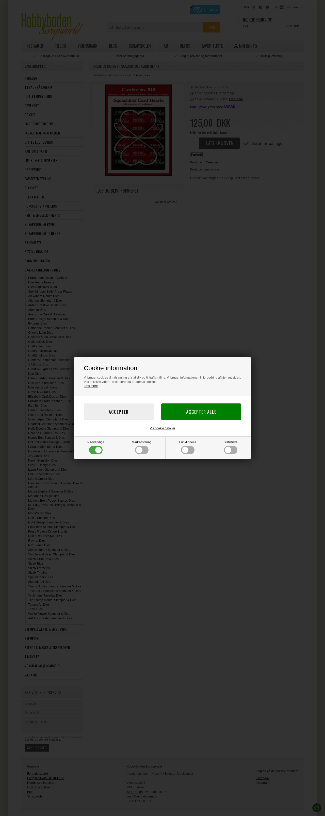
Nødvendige (95, 442)
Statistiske (231, 442)
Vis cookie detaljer (162, 428)
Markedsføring (142, 442)
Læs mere (91, 386)
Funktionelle (187, 442)
